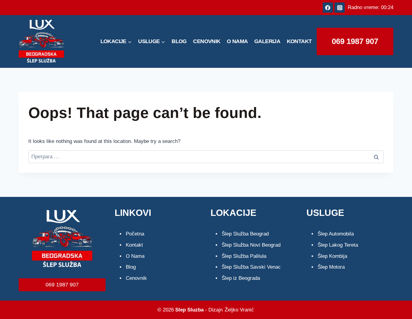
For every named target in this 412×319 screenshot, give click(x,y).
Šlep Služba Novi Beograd (251, 245)
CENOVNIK (206, 41)
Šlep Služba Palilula (244, 256)
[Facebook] (328, 7)
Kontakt (134, 245)
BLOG (179, 41)
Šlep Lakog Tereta (338, 245)
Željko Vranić (239, 310)
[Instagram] (339, 7)
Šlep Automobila (336, 234)
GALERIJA (267, 41)
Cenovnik (136, 278)
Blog (131, 267)
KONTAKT (299, 41)
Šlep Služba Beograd (245, 234)
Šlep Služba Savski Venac (251, 267)
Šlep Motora (331, 267)
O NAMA (237, 41)
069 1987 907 (355, 41)
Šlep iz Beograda (241, 278)
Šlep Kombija (332, 256)
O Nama (135, 256)
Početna (135, 234)
